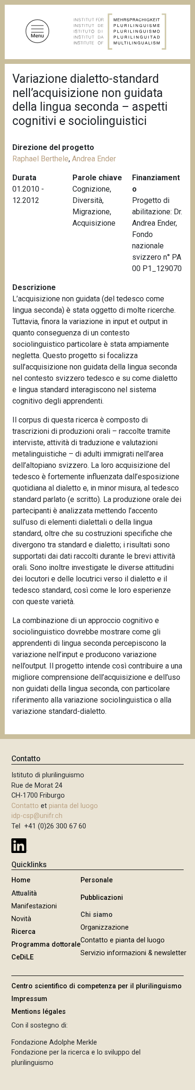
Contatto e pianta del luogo (122, 940)
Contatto (25, 806)
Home (20, 880)
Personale (96, 880)
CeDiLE (22, 957)
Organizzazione (104, 927)
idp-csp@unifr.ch (36, 816)
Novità (21, 919)
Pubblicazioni (101, 898)
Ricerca (23, 932)
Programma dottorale (45, 945)
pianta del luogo (73, 806)
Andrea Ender (94, 158)
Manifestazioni (34, 906)
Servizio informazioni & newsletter (133, 953)
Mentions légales (38, 1012)
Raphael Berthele (40, 158)
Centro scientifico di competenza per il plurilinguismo (96, 986)
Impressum (29, 999)
